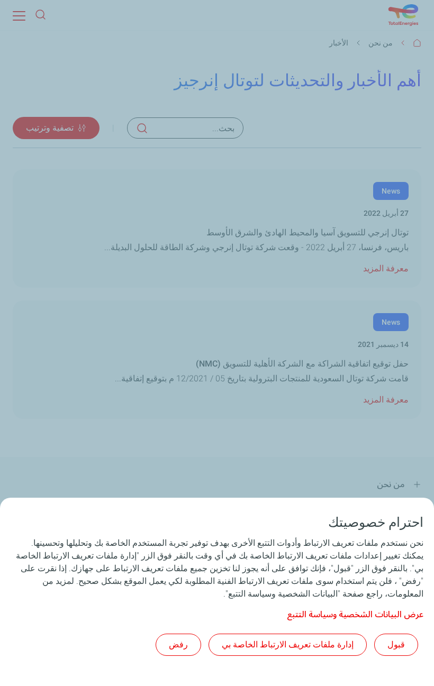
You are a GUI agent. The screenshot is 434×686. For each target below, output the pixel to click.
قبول (396, 644)
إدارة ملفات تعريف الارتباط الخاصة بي (288, 644)
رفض (178, 644)
